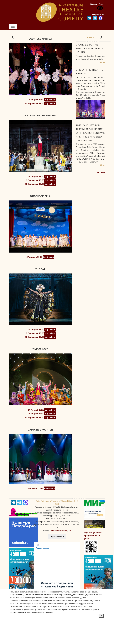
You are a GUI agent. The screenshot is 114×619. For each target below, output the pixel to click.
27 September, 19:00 (34, 417)
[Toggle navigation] (13, 26)
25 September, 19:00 (34, 103)
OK (101, 616)
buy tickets (50, 100)
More (102, 62)
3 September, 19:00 (35, 333)
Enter (101, 4)
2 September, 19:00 (35, 488)
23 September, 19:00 (34, 337)
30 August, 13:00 (36, 414)
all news (101, 172)
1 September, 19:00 (35, 180)
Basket (93, 4)
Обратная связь (57, 536)
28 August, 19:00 (36, 329)
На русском (98, 14)
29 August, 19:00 (36, 410)
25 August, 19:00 (36, 100)
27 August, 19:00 (34, 257)
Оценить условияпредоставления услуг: (92, 535)
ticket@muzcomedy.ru (60, 530)
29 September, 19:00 (34, 184)
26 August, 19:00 (36, 176)
